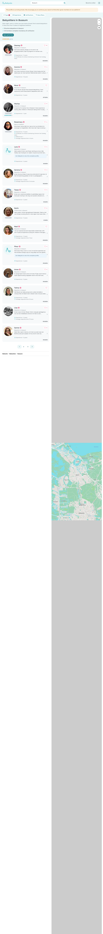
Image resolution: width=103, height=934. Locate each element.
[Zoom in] (99, 20)
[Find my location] (99, 27)
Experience (17, 15)
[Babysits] (7, 3)
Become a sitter (91, 3)
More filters (40, 15)
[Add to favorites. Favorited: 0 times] (46, 85)
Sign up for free (8, 35)
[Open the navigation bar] (99, 3)
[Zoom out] (99, 23)
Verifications (29, 15)
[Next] (32, 347)
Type (7, 15)
